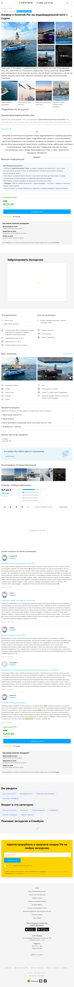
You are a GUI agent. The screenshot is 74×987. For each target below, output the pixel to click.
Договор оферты (37, 904)
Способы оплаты (37, 914)
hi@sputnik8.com (37, 948)
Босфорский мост (26, 794)
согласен (10, 865)
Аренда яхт (24, 810)
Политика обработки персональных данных (37, 911)
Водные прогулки (27, 815)
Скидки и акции (37, 898)
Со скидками (53, 810)
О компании (8, 968)
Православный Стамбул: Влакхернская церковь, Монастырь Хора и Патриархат (29, 670)
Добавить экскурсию (37, 955)
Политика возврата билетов (37, 901)
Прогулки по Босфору (11, 798)
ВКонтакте (35, 946)
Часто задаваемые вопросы (37, 891)
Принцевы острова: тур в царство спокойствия (18, 563)
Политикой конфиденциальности (34, 873)
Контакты (64, 968)
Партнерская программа (21, 968)
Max (41, 946)
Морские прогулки (9, 810)
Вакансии (49, 968)
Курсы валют (37, 918)
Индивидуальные (38, 810)
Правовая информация (37, 968)
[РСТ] (45, 981)
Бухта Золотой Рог (9, 794)
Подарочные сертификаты (37, 895)
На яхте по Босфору (10, 815)
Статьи (37, 888)
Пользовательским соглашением (57, 871)
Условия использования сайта (37, 908)
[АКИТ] (40, 981)
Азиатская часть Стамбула (45, 794)
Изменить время (68, 354)
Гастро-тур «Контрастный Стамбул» (13, 635)
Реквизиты (57, 968)
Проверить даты (37, 212)
